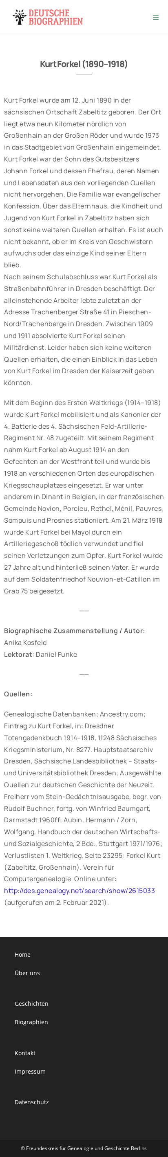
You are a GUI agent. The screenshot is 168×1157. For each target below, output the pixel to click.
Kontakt (25, 1053)
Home (23, 954)
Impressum (30, 1071)
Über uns (27, 973)
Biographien (31, 1022)
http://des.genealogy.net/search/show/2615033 (79, 890)
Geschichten (32, 1003)
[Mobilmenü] (156, 17)
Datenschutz (32, 1102)
